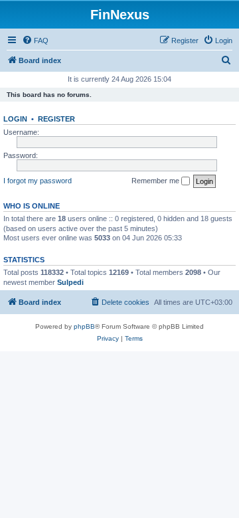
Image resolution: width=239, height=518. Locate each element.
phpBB (84, 326)
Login (15, 119)
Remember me (156, 181)
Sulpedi (70, 282)
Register (56, 119)
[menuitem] (35, 40)
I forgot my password (37, 181)
